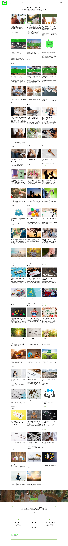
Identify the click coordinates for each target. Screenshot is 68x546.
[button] (26, 2)
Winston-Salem (50, 522)
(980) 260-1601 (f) (34, 527)
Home (23, 2)
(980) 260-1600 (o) (34, 526)
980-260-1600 (62, 2)
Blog (40, 2)
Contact (43, 2)
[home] (7, 3)
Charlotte (18, 522)
